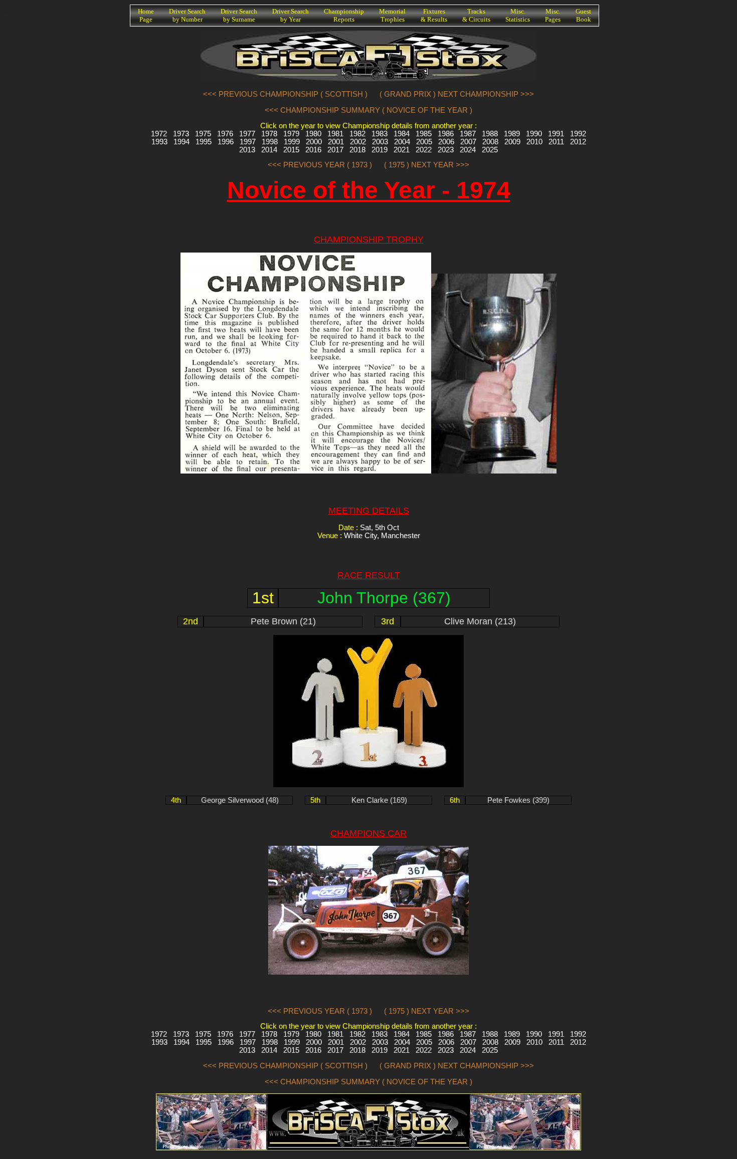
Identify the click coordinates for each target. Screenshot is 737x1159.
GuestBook (583, 15)
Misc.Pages (553, 15)
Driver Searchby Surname (239, 15)
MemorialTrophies (392, 15)
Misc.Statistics (517, 15)
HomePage (146, 15)
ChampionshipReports (344, 15)
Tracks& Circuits (476, 15)
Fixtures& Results (434, 15)
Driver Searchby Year (290, 15)
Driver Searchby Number (187, 15)
